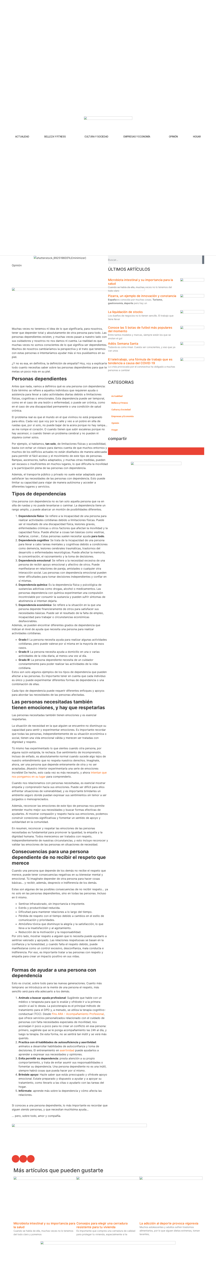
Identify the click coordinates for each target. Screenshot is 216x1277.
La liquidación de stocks (125, 312)
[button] (15, 1159)
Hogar (197, 136)
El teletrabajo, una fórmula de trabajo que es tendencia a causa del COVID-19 (140, 361)
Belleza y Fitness (55, 136)
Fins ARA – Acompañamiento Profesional (78, 1014)
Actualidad (22, 136)
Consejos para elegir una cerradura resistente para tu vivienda (102, 1225)
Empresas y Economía (137, 136)
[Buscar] (203, 260)
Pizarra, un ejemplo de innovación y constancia (142, 296)
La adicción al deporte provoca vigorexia (170, 1223)
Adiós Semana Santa (123, 343)
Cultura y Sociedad (96, 136)
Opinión (173, 136)
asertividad (67, 1050)
